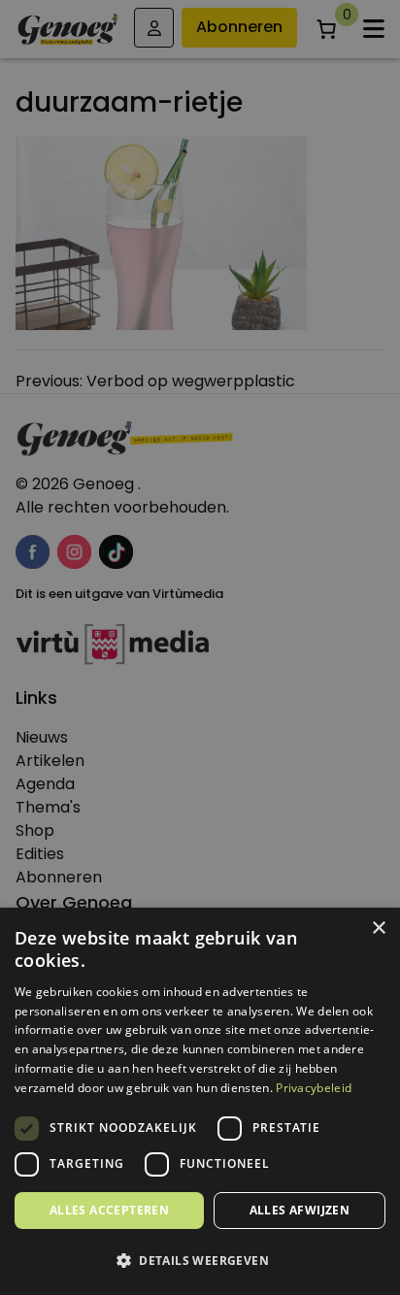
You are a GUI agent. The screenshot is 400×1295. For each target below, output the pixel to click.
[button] (200, 1261)
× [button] (378, 928)
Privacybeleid (313, 1087)
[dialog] (200, 647)
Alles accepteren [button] (109, 1210)
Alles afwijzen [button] (300, 1210)
